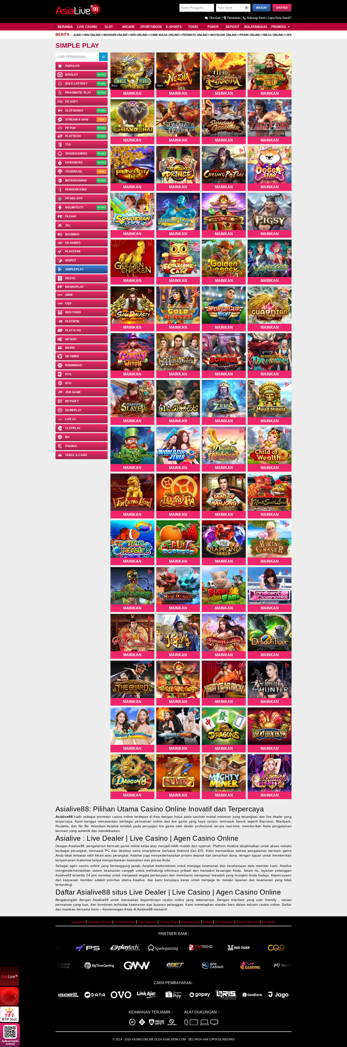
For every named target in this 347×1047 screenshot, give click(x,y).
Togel (193, 27)
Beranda (65, 27)
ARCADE (128, 27)
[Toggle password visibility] (247, 8)
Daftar (282, 7)
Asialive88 (64, 817)
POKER (212, 27)
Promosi (279, 27)
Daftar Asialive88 (82, 892)
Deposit (232, 27)
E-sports (174, 27)
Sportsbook (151, 27)
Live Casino (87, 27)
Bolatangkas (255, 27)
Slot (109, 27)
